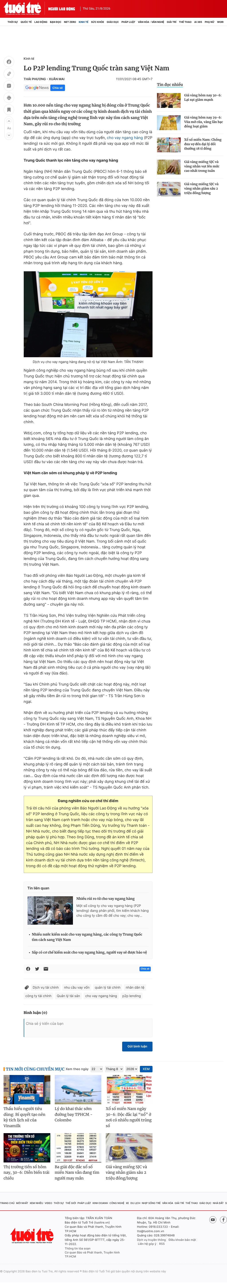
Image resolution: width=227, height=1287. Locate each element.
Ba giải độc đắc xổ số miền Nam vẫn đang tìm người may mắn (77, 1172)
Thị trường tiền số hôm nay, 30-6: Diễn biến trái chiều (26, 1172)
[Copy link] (9, 74)
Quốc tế (26, 22)
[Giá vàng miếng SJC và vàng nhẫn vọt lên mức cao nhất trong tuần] (169, 167)
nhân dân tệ (135, 987)
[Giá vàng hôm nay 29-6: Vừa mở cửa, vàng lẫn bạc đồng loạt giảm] (169, 122)
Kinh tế (83, 22)
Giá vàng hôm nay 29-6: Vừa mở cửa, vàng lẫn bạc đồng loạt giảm (203, 121)
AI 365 (198, 22)
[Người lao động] (61, 8)
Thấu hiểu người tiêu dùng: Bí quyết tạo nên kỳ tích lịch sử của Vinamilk (24, 1117)
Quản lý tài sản (68, 996)
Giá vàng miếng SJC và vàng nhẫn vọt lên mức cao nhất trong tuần (201, 166)
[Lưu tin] (9, 110)
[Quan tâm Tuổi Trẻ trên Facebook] (223, 1219)
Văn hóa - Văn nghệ (151, 22)
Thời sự (13, 22)
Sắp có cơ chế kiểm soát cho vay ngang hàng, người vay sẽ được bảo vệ (89, 952)
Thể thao (185, 22)
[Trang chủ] (5, 22)
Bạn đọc (55, 22)
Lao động (40, 22)
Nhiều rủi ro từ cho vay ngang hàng (105, 899)
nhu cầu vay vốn (77, 987)
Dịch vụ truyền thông (151, 1240)
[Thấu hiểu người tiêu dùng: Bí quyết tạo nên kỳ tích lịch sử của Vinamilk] (27, 1089)
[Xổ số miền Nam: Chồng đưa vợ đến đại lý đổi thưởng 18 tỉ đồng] (169, 144)
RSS (162, 1244)
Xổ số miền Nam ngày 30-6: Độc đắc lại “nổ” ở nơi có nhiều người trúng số (129, 1117)
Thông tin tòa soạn (77, 1248)
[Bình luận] (9, 86)
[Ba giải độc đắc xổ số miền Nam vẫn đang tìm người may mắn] (78, 1147)
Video (48, 1203)
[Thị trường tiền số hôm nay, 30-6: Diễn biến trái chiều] (27, 1147)
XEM (146, 1069)
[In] (9, 98)
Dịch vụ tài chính (46, 987)
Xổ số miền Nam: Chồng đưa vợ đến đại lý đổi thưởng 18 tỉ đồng (202, 144)
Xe (127, 1203)
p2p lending (131, 996)
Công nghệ (117, 1203)
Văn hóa (167, 1203)
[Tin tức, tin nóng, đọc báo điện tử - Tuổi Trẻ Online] (26, 8)
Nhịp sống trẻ (151, 1203)
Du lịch (135, 1203)
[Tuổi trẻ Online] (32, 1235)
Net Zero (70, 22)
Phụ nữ (210, 22)
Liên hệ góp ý (147, 1244)
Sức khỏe (97, 22)
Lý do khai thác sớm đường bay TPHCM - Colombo (74, 1114)
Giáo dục (113, 22)
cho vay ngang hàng (125, 138)
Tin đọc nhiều (170, 84)
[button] (9, 121)
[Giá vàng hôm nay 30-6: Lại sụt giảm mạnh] (169, 100)
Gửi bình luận (137, 1046)
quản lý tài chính (108, 987)
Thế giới (70, 1203)
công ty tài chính (38, 996)
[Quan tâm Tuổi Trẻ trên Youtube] (212, 1219)
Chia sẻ (58, 87)
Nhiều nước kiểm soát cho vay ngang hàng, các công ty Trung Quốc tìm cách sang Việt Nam (87, 937)
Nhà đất (218, 1203)
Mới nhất (22, 1203)
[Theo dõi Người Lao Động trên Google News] (37, 87)
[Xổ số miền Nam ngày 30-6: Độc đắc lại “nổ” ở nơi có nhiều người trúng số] (129, 1089)
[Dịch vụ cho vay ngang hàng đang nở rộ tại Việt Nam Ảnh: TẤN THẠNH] (88, 314)
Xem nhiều (36, 1203)
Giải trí (171, 22)
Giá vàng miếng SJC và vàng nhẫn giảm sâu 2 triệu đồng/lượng (201, 188)
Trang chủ (7, 1203)
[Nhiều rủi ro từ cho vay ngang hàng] (50, 910)
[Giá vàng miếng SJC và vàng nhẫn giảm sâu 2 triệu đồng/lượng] (169, 189)
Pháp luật (128, 22)
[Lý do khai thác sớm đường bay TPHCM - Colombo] (78, 1089)
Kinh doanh (100, 1203)
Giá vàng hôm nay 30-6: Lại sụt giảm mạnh (203, 97)
